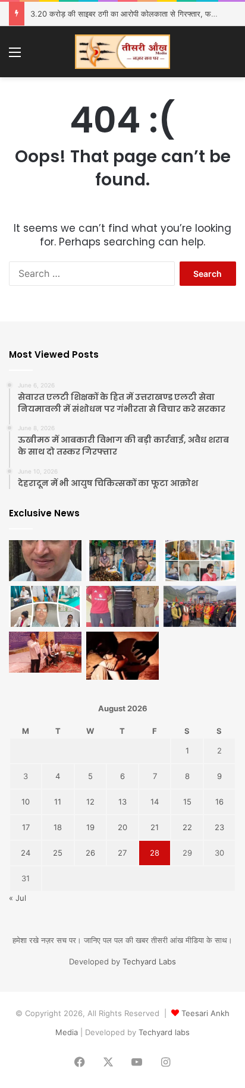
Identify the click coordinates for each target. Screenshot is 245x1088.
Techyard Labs (149, 961)
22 (187, 827)
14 (154, 801)
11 (57, 801)
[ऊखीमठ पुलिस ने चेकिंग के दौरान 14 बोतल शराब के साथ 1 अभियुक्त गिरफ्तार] (122, 606)
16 (219, 801)
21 (154, 827)
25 (57, 852)
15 (187, 801)
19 (90, 827)
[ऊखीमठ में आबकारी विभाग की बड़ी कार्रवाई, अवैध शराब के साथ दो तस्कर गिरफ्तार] (122, 560)
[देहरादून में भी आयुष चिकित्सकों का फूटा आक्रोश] (200, 560)
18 (58, 827)
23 (219, 827)
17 (26, 827)
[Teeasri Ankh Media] (122, 51)
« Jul (17, 898)
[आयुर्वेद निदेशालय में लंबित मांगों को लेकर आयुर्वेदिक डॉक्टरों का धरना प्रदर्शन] (45, 652)
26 (90, 852)
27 (122, 852)
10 (25, 801)
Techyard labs (164, 1032)
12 (90, 801)
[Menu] (15, 56)
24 (25, 852)
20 (122, 827)
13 (122, 801)
